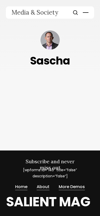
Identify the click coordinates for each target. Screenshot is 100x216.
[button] (85, 12)
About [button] (43, 187)
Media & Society (35, 12)
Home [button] (21, 187)
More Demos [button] (72, 187)
